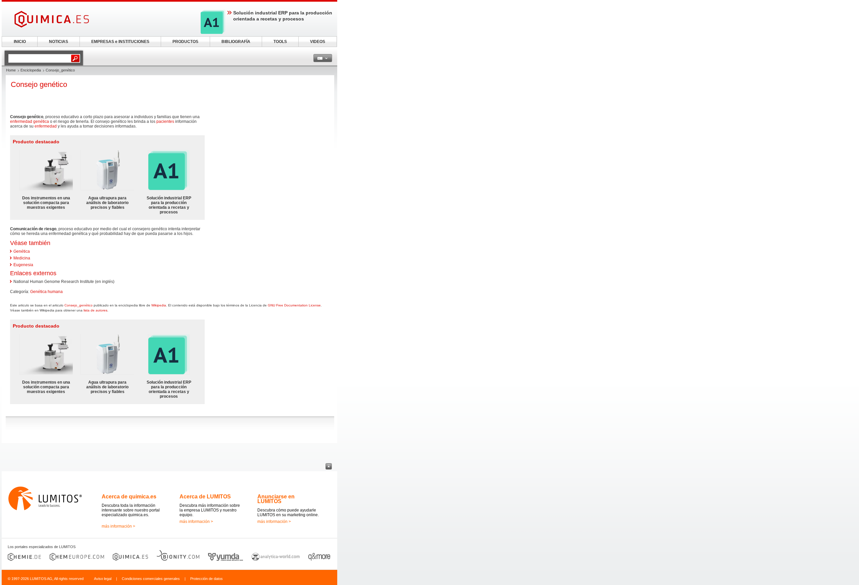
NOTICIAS (58, 41)
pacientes (165, 121)
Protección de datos (206, 579)
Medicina (21, 258)
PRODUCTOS (185, 41)
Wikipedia (158, 305)
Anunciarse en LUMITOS (276, 499)
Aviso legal (102, 579)
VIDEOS (317, 41)
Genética (21, 251)
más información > (118, 526)
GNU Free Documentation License (294, 305)
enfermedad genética (29, 121)
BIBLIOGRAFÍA (235, 41)
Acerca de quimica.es (129, 496)
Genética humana (46, 291)
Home (11, 70)
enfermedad (46, 126)
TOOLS (280, 41)
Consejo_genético (78, 305)
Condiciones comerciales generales (151, 579)
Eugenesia (23, 264)
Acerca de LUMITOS (205, 496)
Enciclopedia (30, 70)
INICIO (20, 41)
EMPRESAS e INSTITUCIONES (120, 41)
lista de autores (95, 310)
